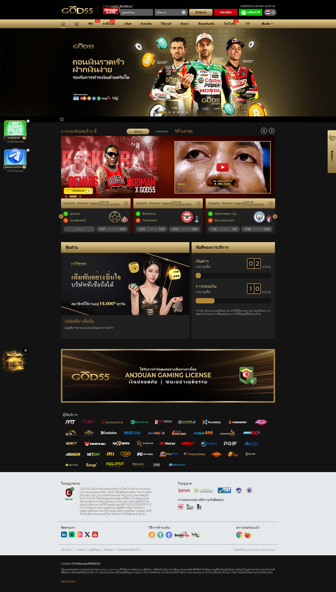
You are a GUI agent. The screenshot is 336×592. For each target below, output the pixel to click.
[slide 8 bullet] (187, 112)
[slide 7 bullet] (182, 112)
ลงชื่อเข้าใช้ (253, 12)
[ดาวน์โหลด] (77, 24)
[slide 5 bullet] (174, 112)
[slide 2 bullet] (155, 112)
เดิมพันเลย (78, 190)
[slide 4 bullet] (167, 112)
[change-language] (270, 12)
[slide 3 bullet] (160, 112)
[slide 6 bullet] (178, 112)
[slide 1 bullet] (151, 112)
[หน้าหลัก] (63, 24)
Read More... (68, 581)
